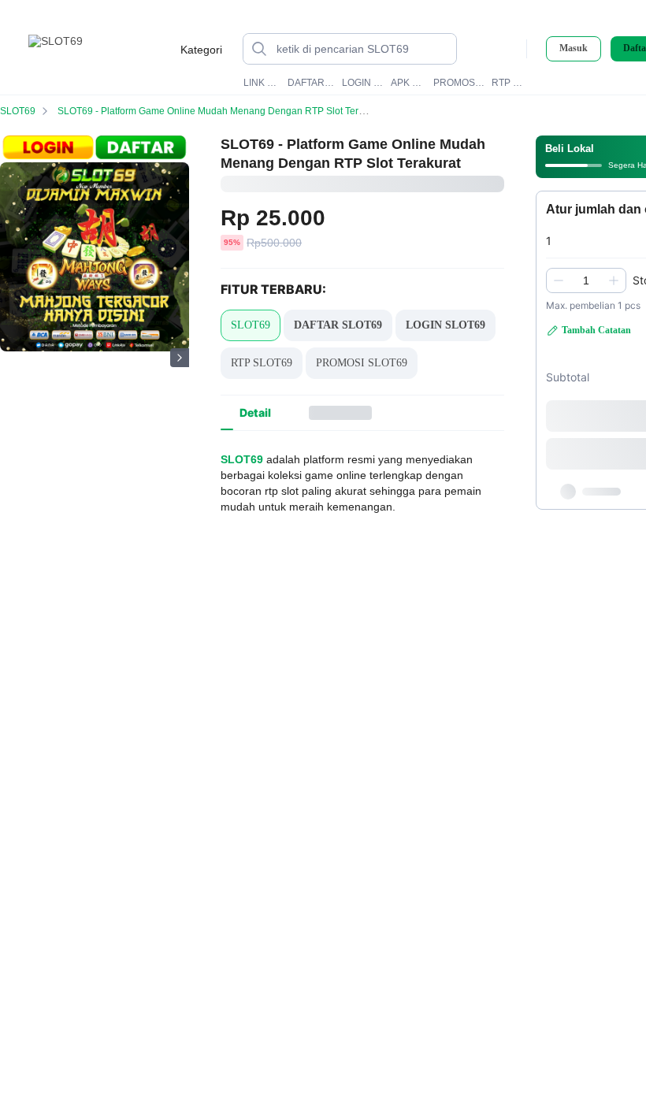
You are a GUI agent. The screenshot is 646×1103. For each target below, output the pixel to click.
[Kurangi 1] (558, 280)
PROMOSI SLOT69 (459, 82)
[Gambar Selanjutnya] (179, 357)
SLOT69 (17, 111)
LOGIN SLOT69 (363, 82)
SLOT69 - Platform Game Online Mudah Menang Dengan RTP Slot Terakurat (221, 111)
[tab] (255, 413)
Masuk (573, 48)
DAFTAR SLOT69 (312, 82)
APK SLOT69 (409, 82)
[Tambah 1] (613, 280)
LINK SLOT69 (262, 82)
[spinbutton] (586, 280)
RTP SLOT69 (510, 82)
